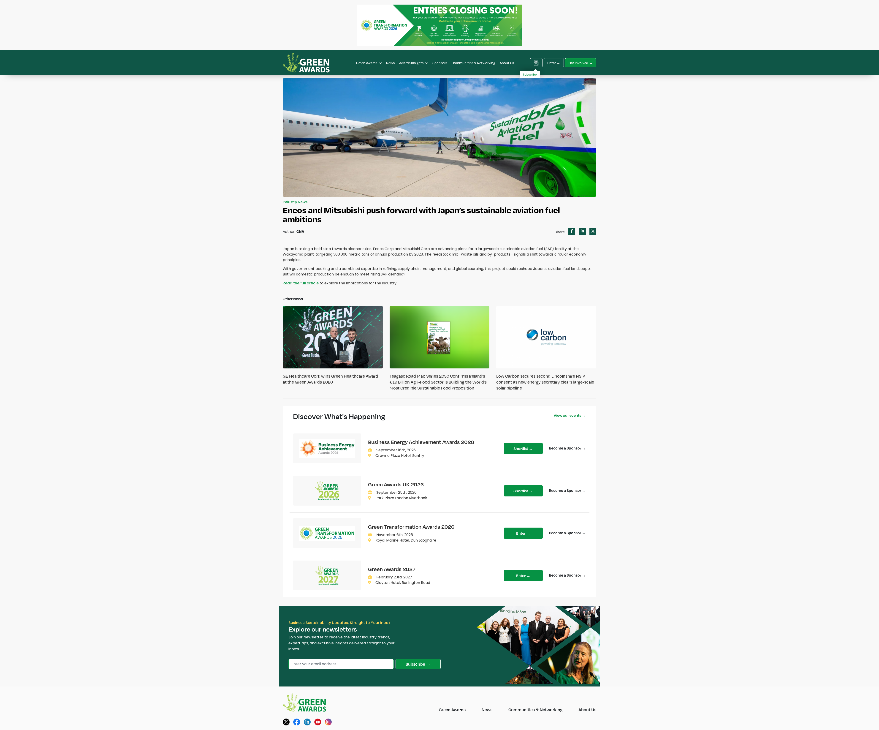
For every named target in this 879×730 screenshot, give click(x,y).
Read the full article (301, 283)
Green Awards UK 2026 (396, 484)
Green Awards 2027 (391, 569)
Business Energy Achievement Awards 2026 (421, 442)
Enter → (553, 63)
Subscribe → (418, 664)
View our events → (570, 415)
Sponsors (439, 63)
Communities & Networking (473, 63)
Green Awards (367, 63)
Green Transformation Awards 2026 (411, 526)
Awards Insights (411, 63)
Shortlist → (523, 448)
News (390, 63)
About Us (507, 63)
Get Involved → (581, 63)
